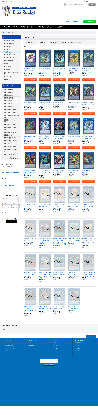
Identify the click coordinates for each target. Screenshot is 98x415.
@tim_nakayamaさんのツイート (11, 172)
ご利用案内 (77, 348)
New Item (30, 342)
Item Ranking (8, 340)
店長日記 (53, 342)
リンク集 (77, 345)
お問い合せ (77, 350)
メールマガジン (55, 348)
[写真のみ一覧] (76, 42)
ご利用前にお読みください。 (82, 340)
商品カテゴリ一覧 (32, 340)
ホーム (6, 342)
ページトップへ (92, 336)
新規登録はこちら (77, 21)
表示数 (28, 42)
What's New (54, 340)
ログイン (68, 21)
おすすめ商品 (31, 345)
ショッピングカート (9, 348)
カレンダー (54, 345)
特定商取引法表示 (79, 342)
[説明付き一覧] (80, 42)
